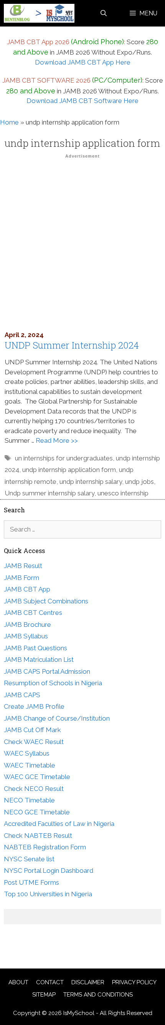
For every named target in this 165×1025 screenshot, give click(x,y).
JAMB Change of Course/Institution (57, 718)
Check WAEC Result (34, 742)
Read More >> (57, 440)
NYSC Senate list (29, 859)
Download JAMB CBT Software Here (82, 101)
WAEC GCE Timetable (37, 777)
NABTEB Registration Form (45, 847)
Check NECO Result (34, 788)
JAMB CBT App (27, 589)
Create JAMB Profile (34, 706)
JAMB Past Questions (35, 648)
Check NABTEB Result (38, 835)
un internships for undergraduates (64, 458)
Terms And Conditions (98, 994)
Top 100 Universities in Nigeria (48, 894)
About (18, 982)
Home (9, 122)
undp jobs (139, 481)
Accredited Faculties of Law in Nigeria (59, 823)
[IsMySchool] (39, 13)
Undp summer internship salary (49, 493)
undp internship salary (90, 481)
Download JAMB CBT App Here (82, 62)
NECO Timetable (29, 800)
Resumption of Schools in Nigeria (53, 683)
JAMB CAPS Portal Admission (47, 671)
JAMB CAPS (22, 695)
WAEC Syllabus (27, 753)
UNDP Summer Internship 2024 (72, 345)
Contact (50, 982)
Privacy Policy (134, 982)
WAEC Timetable (29, 765)
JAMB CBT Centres (33, 612)
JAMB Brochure (27, 624)
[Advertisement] (82, 244)
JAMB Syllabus (26, 636)
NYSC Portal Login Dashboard (48, 870)
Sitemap (44, 994)
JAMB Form (21, 577)
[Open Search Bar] (103, 13)
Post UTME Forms (31, 882)
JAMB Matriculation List (39, 659)
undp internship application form (69, 469)
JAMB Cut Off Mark (32, 730)
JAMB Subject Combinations (46, 601)
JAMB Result (23, 566)
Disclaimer (87, 982)
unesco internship (122, 493)
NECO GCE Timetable (37, 812)
